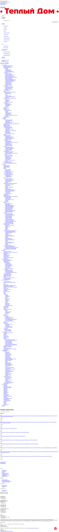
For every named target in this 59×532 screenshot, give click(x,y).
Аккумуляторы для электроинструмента (10, 282)
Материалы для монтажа (7, 345)
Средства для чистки (9, 193)
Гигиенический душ (7, 165)
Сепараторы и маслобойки (8, 398)
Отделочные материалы (7, 329)
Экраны (5, 167)
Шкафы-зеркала (8, 226)
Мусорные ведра (8, 363)
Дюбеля (7, 301)
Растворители (8, 312)
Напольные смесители (9, 216)
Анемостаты (5, 258)
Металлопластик (8, 103)
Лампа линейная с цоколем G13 (10, 339)
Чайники (5, 403)
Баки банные (7, 131)
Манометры (7, 100)
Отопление (3, 118)
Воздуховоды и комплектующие (8, 257)
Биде (4, 164)
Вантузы (7, 237)
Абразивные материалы (7, 281)
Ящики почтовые (8, 374)
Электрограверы (6, 404)
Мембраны (7, 101)
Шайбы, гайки (8, 304)
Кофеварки (5, 388)
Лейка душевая (8, 181)
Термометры (7, 369)
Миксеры (5, 389)
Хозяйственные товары (5, 350)
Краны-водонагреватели (7, 66)
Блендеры (5, 385)
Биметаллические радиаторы (10, 148)
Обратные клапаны (8, 114)
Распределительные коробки (8, 346)
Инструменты (6, 269)
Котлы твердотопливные (9, 119)
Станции (7, 68)
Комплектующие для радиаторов (8, 151)
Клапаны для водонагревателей (10, 96)
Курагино (11, 531)
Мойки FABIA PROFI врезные (10, 205)
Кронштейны (7, 303)
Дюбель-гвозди (8, 296)
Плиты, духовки (6, 395)
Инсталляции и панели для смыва (9, 171)
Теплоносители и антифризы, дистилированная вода (11, 123)
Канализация (6, 85)
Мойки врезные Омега (9, 208)
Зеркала (7, 225)
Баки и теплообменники (9, 155)
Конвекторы (7, 150)
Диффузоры (5, 254)
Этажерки (7, 372)
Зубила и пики (6, 284)
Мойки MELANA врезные (9, 206)
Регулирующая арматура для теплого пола (12, 142)
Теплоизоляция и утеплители (8, 162)
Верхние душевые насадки (9, 178)
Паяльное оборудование (7, 275)
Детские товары (6, 383)
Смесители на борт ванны (9, 220)
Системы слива (6, 89)
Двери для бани (8, 128)
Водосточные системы (7, 260)
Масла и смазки (6, 288)
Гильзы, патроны (6, 336)
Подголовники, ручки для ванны (10, 190)
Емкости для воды (8, 357)
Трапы (5, 91)
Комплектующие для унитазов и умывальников (11, 196)
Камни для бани (8, 132)
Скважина (5, 117)
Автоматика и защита (9, 110)
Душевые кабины (8, 175)
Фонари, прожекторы (9, 370)
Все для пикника (8, 378)
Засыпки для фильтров (9, 74)
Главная (3, 23)
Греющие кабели (6, 108)
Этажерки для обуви (9, 373)
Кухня (6, 361)
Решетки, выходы (6, 256)
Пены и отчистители (7, 291)
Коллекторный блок (8, 141)
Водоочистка (6, 72)
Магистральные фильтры (9, 78)
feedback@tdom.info (3, 463)
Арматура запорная (7, 109)
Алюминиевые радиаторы (9, 147)
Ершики (7, 236)
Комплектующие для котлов (10, 122)
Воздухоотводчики (8, 140)
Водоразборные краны (9, 213)
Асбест (7, 160)
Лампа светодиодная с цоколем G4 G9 (11, 344)
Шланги (7, 182)
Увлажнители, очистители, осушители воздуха (11, 252)
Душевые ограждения (9, 176)
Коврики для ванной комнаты (10, 239)
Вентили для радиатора (9, 152)
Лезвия (5, 308)
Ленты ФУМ (7, 325)
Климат (3, 250)
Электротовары (4, 331)
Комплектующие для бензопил (8, 286)
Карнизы (7, 244)
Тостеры (5, 402)
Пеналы (7, 228)
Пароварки (5, 393)
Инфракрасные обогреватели (10, 138)
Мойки (5, 202)
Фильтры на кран (8, 82)
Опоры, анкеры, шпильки (7, 274)
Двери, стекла (8, 184)
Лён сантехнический (9, 326)
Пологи (7, 380)
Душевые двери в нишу (9, 174)
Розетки (5, 347)
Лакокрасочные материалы (8, 309)
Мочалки (7, 240)
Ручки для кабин (8, 191)
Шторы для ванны (8, 238)
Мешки (5, 321)
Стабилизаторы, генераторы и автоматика (10, 348)
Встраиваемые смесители (9, 214)
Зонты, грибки (8, 159)
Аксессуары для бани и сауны (10, 133)
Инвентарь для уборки (9, 359)
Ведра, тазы (7, 352)
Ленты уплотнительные (9, 327)
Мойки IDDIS (8, 204)
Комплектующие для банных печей (11, 130)
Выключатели (6, 335)
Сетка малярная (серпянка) (9, 318)
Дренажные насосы (8, 70)
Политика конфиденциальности (7, 481)
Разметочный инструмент (9, 271)
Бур (4, 283)
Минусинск (4, 531)
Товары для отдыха (6, 376)
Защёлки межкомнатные (9, 265)
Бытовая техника (4, 384)
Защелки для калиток (9, 264)
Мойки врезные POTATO (9, 207)
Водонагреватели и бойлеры (8, 67)
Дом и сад (5, 351)
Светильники (6, 397)
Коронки (5, 287)
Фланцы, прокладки (8, 93)
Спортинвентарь (8, 381)
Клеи (4, 292)
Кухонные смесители (9, 215)
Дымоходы (5, 154)
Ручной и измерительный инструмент (11, 272)
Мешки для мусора (8, 362)
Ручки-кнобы (7, 267)
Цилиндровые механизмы (9, 268)
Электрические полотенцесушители (11, 248)
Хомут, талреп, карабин (9, 305)
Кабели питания (8, 92)
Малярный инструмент (9, 270)
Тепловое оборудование (7, 135)
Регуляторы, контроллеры (7, 251)
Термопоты (5, 401)
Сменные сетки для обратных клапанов (11, 115)
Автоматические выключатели (8, 332)
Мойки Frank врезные (9, 203)
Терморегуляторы (6, 124)
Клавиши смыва (8, 198)
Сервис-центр (4, 50)
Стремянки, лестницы (7, 278)
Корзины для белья (8, 360)
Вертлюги (7, 295)
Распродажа (4, 405)
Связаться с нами (4, 490)
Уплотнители (6, 323)
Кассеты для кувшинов (9, 75)
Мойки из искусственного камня (10, 210)
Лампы (5, 338)
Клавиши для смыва (8, 173)
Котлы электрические (9, 120)
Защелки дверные (8, 263)
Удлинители (5, 349)
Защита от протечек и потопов (8, 65)
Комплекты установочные (9, 187)
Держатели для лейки (9, 179)
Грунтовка (7, 313)
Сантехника (4, 471)
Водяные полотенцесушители (10, 246)
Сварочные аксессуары (7, 289)
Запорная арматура (6, 166)
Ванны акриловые (8, 169)
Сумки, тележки (8, 368)
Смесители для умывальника (10, 219)
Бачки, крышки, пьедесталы (10, 199)
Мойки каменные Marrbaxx (10, 211)
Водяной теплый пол (9, 144)
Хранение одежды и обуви (9, 371)
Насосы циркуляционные (7, 161)
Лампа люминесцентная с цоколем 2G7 (11, 340)
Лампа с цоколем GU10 (9, 343)
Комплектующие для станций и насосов (10, 98)
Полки (6, 241)
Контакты (3, 57)
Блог (2, 44)
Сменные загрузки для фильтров (10, 80)
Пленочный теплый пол (9, 145)
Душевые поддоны (8, 185)
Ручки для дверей (8, 266)
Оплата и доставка (5, 49)
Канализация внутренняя (9, 87)
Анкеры (7, 294)
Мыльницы (7, 234)
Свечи (6, 366)
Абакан (1, 531)
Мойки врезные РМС (9, 209)
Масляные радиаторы (9, 137)
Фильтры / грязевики (7, 125)
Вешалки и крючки (8, 354)
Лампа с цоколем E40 (9, 342)
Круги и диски (6, 322)
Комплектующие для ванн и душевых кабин (10, 183)
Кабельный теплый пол (9, 143)
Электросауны (8, 121)
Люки (5, 249)
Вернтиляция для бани (9, 127)
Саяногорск (8, 531)
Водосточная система (7, 116)
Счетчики (5, 107)
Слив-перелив (8, 192)
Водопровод (5, 102)
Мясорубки (5, 391)
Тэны (6, 94)
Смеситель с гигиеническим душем (11, 221)
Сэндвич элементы (8, 158)
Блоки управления (8, 73)
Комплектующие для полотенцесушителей (12, 247)
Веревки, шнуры (8, 353)
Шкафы (7, 227)
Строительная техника (7, 279)
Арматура (7, 200)
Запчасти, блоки (8, 99)
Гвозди (7, 302)
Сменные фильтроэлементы (10, 81)
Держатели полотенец (9, 242)
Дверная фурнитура (7, 262)
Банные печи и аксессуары (8, 126)
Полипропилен (8, 105)
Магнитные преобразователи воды (11, 79)
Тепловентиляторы (8, 139)
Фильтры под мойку (8, 83)
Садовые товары (8, 365)
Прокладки (7, 324)
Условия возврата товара (5, 480)
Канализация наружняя (9, 86)
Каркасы (7, 186)
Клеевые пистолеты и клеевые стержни (10, 285)
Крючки (7, 243)
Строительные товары (5, 473)
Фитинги (7, 106)
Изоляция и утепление (9, 156)
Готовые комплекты (8, 172)
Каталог (3, 24)
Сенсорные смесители (9, 217)
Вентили (7, 111)
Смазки (5, 293)
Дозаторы (7, 233)
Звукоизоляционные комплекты (10, 231)
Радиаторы (5, 146)
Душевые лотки (8, 90)
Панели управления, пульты (10, 189)
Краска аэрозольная (8, 311)
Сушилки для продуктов (7, 400)
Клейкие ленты (6, 315)
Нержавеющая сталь (8, 104)
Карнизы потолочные (7, 273)
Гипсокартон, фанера (9, 330)
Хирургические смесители (9, 222)
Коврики (7, 375)
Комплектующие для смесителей (8, 223)
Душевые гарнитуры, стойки (10, 180)
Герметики (5, 290)
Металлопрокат (6, 306)
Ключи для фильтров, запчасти (10, 76)
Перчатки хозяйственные (9, 364)
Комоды (7, 229)
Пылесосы (5, 396)
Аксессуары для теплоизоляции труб (11, 163)
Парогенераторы (6, 394)
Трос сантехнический (7, 195)
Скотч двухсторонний (9, 320)
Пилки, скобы (6, 307)
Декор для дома (8, 355)
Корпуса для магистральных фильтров (11, 77)
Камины (5, 134)
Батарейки (5, 333)
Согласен (2, 529)
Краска (7, 310)
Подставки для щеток (9, 232)
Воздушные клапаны (7, 255)
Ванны (5, 168)
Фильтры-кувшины (8, 84)
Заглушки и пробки (8, 245)
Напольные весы (6, 392)
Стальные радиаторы (9, 149)
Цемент (5, 314)
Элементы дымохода (9, 157)
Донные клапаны (8, 197)
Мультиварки (6, 390)
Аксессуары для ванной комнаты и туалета (10, 230)
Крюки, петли (8, 298)
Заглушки (5, 337)
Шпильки (7, 299)
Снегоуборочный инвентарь (10, 367)
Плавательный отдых (9, 379)
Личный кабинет (4, 485)
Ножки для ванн (8, 188)
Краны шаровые (8, 113)
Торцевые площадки (7, 253)
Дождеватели (7, 356)
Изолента (7, 316)
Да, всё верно (2, 2)
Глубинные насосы (8, 69)
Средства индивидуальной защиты (9, 277)
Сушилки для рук (6, 201)
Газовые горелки (6, 261)
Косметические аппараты (7, 387)
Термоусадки (6, 328)
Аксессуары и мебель (9, 377)
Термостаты (7, 97)
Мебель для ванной (7, 224)
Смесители (5, 212)
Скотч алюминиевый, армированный (11, 319)
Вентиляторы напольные (7, 386)
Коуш (6, 297)
